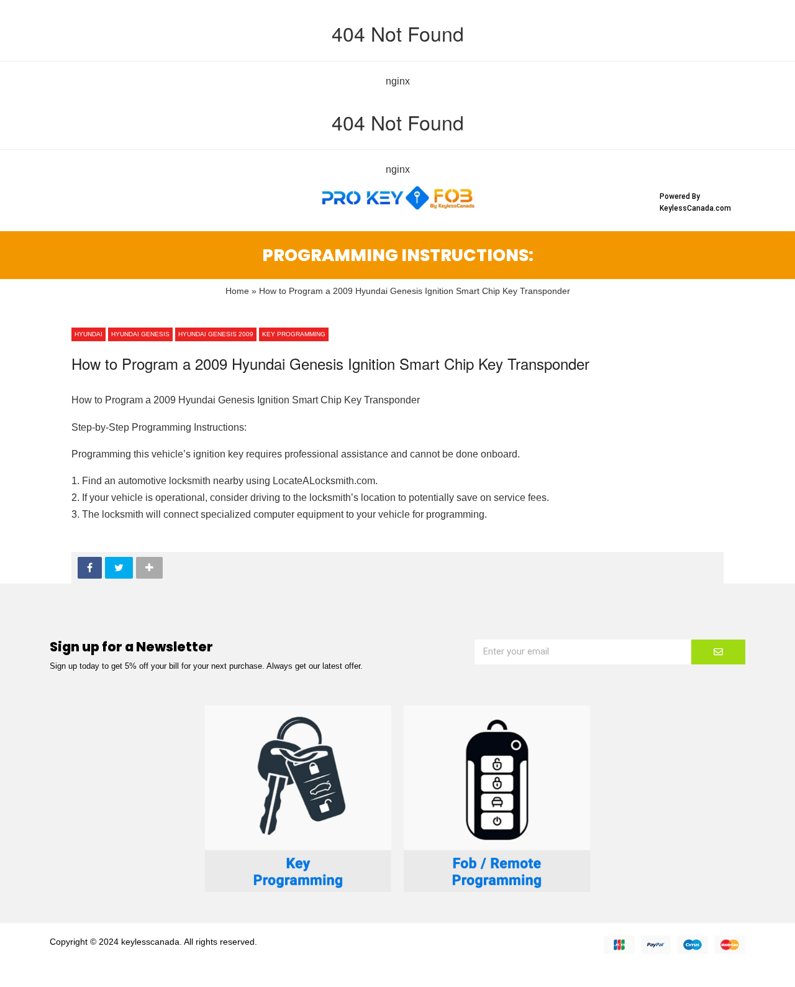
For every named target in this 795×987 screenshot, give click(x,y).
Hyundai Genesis (140, 334)
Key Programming (293, 334)
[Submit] (718, 652)
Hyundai (88, 334)
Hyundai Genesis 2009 (215, 334)
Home (237, 291)
